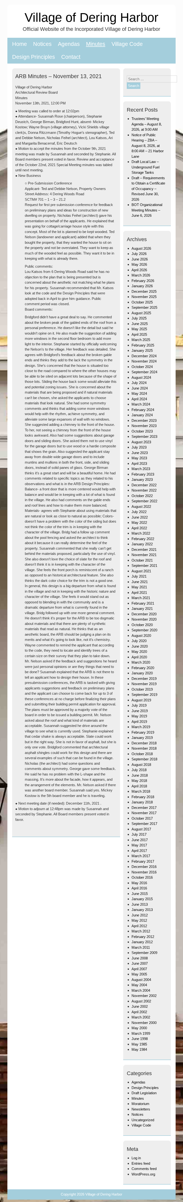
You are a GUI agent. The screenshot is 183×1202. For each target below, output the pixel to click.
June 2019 (140, 711)
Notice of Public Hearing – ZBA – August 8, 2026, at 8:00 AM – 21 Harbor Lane (148, 145)
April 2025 (139, 334)
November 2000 (144, 1023)
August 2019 (141, 700)
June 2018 (140, 775)
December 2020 (144, 614)
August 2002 (141, 1001)
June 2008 (140, 958)
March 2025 (141, 340)
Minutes (95, 44)
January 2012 (142, 942)
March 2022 (141, 533)
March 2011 (141, 947)
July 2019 (139, 705)
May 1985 (139, 1044)
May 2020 (139, 652)
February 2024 (143, 410)
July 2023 (139, 447)
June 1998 (140, 1039)
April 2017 (139, 851)
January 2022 (142, 544)
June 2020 (140, 646)
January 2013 (142, 910)
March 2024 (141, 404)
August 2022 (141, 506)
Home (19, 44)
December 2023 (144, 420)
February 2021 (143, 603)
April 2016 (139, 888)
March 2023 (141, 469)
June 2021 (140, 582)
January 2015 (142, 899)
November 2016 (144, 872)
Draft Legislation (144, 1093)
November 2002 (144, 996)
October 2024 (142, 367)
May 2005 (139, 974)
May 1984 (139, 1049)
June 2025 (140, 324)
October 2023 (142, 431)
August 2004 (141, 980)
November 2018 (144, 748)
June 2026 (140, 259)
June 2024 (140, 388)
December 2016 (144, 867)
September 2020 (144, 630)
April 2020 (139, 657)
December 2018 (144, 743)
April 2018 (139, 786)
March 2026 (141, 275)
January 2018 (142, 802)
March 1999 (141, 1033)
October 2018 (142, 754)
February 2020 (143, 668)
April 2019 (139, 722)
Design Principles (33, 57)
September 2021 (144, 565)
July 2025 (139, 318)
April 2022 (139, 528)
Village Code (127, 44)
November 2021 (144, 555)
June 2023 (140, 453)
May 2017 (139, 845)
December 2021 (144, 549)
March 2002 (141, 1017)
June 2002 (140, 1006)
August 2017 (141, 829)
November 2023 (144, 426)
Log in (136, 1158)
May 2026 (139, 264)
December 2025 (144, 291)
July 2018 (139, 770)
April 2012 (139, 926)
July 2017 (139, 834)
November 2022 (144, 490)
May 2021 (139, 587)
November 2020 (144, 619)
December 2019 (144, 679)
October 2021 (142, 560)
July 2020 (139, 641)
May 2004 (139, 985)
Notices (42, 44)
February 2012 (143, 937)
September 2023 (144, 436)
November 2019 (144, 684)
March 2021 (141, 598)
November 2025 (144, 297)
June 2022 (140, 517)
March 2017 (141, 856)
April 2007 (139, 969)
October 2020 (142, 625)
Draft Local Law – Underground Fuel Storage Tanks (145, 167)
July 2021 (139, 576)
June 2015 (140, 894)
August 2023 (141, 442)
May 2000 (139, 1028)
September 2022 (144, 501)
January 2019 (142, 738)
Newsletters (141, 1109)
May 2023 (139, 458)
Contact (70, 57)
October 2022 (142, 496)
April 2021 (139, 592)
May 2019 (139, 716)
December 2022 (144, 485)
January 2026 (142, 286)
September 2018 (144, 759)
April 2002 (139, 1012)
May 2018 (139, 781)
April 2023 (139, 463)
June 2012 (140, 915)
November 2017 (144, 813)
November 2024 (144, 361)
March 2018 (141, 791)
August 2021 (141, 571)
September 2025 (144, 307)
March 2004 (141, 990)
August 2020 (141, 635)
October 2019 (142, 689)
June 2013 (140, 904)
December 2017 (144, 808)
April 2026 (139, 270)
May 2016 (139, 883)
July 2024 (139, 383)
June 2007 (140, 963)
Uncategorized (143, 1120)
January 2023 (142, 479)
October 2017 (142, 818)
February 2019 (143, 732)
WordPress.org (143, 1174)
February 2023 (143, 474)
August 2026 (141, 248)
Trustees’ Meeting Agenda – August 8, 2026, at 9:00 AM (147, 124)
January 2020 (142, 673)
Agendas (69, 44)
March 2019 (141, 727)
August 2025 (141, 313)
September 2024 (144, 372)
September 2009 (144, 953)
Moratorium (140, 1104)
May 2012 (139, 920)
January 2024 (142, 415)
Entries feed (141, 1163)
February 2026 (143, 281)
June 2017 (140, 840)
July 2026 (139, 254)
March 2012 (141, 931)
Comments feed (144, 1169)
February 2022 (143, 539)
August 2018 (141, 765)
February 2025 (143, 345)
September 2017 (144, 824)
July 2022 (139, 512)
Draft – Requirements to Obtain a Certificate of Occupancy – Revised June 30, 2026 (148, 188)
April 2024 (139, 399)
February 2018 (143, 797)
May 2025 (139, 329)
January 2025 (142, 350)
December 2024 (144, 356)
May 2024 (139, 393)
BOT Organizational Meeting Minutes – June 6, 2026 (147, 210)
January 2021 (142, 608)
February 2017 (143, 861)
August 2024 (141, 377)
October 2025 (142, 302)
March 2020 (141, 662)
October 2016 (142, 877)
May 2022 (139, 522)
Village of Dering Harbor (91, 17)
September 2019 (144, 695)
